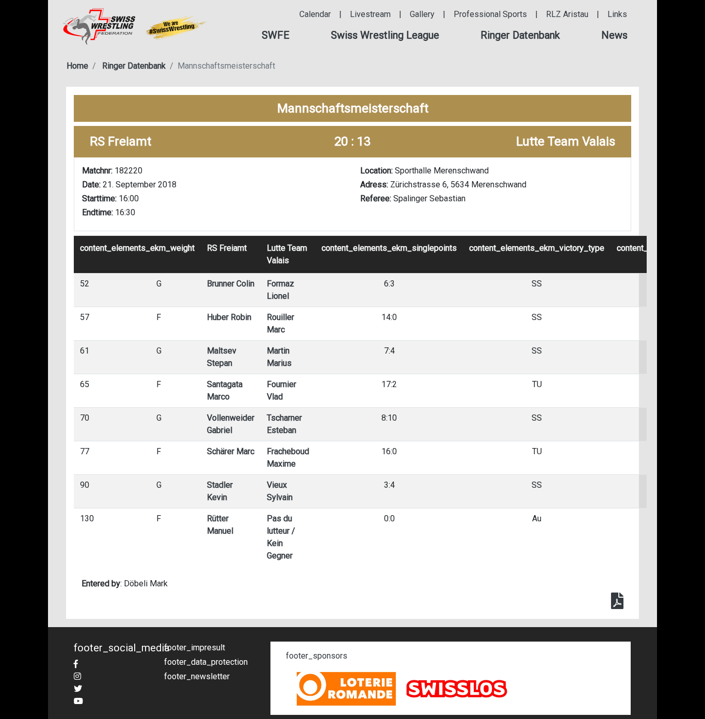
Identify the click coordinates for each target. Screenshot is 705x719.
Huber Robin (229, 317)
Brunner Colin (230, 284)
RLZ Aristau (567, 14)
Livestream (370, 14)
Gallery (422, 14)
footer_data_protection (206, 662)
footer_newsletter (197, 676)
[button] (276, 35)
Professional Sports (490, 14)
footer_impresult (194, 647)
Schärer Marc (230, 451)
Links (617, 14)
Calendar (315, 14)
